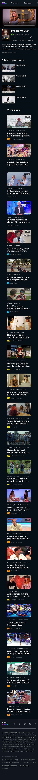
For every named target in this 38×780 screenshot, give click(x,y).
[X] (35, 724)
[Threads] (25, 724)
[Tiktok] (19, 724)
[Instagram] (30, 724)
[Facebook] (14, 724)
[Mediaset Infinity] (4, 3)
